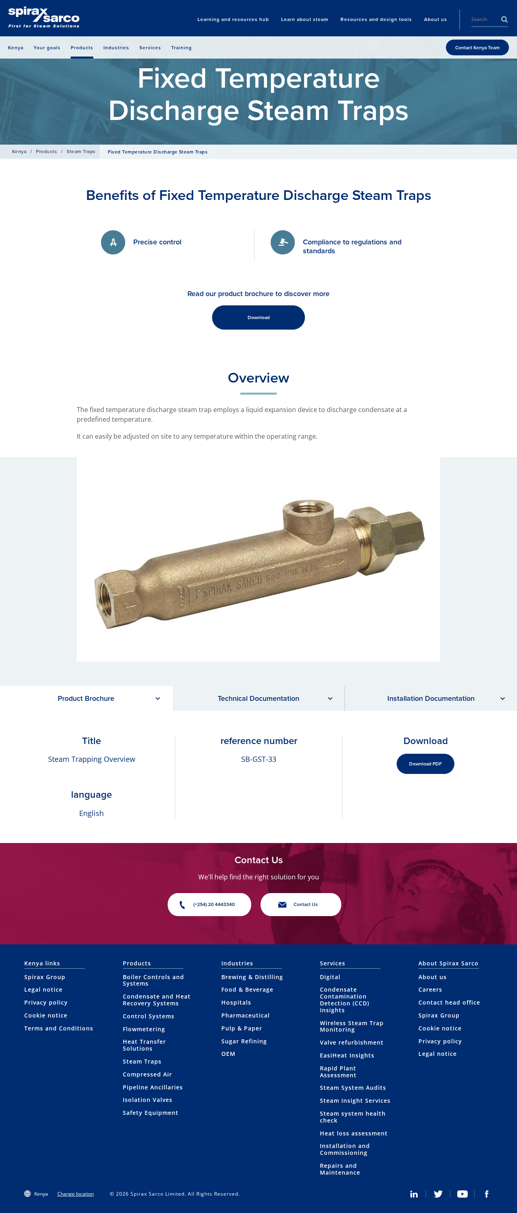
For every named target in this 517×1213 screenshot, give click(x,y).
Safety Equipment (151, 1112)
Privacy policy (46, 1002)
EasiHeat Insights (347, 1055)
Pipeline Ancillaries (153, 1087)
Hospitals (236, 1002)
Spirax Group (44, 977)
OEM (228, 1053)
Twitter (438, 1194)
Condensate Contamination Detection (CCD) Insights (344, 999)
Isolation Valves (147, 1100)
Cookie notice (45, 1015)
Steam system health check (353, 1117)
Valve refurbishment (352, 1042)
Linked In (414, 1194)
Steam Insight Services (355, 1100)
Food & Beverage (247, 989)
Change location (75, 1193)
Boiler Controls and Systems (153, 980)
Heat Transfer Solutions (144, 1045)
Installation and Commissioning (345, 1149)
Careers (430, 989)
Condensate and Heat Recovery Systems (157, 999)
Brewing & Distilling (252, 977)
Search (504, 19)
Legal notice (43, 989)
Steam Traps (81, 151)
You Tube (462, 1194)
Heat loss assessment (354, 1133)
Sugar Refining (244, 1041)
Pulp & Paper (241, 1028)
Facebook (487, 1194)
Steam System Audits (353, 1087)
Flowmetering (144, 1029)
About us (432, 977)
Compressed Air (147, 1074)
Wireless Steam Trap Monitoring (352, 1026)
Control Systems (148, 1016)
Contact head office (449, 1002)
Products (46, 151)
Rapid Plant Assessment (338, 1071)
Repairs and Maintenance (340, 1169)
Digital (330, 977)
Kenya (19, 151)
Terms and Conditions (58, 1028)
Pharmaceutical (245, 1015)
